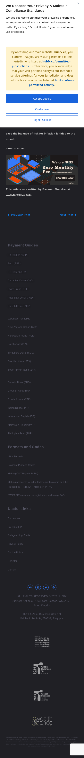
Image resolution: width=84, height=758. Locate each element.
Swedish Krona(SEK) (19, 361)
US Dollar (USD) (17, 272)
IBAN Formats (15, 456)
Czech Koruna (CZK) (19, 399)
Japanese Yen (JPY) (19, 318)
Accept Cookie (42, 98)
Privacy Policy (15, 544)
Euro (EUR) (14, 263)
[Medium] (38, 587)
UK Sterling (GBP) (18, 255)
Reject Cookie (42, 120)
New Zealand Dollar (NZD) (22, 327)
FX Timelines (15, 527)
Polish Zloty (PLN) (18, 344)
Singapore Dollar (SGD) (21, 352)
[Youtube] (30, 587)
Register (12, 561)
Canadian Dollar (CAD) (20, 280)
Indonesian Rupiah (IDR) (21, 416)
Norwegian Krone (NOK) (21, 335)
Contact (12, 569)
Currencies (14, 518)
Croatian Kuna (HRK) (19, 390)
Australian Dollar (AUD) (21, 297)
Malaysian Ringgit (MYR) (21, 425)
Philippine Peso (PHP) (20, 433)
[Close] (80, 3)
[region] (42, 63)
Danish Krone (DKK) (19, 306)
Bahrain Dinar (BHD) (19, 382)
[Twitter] (46, 587)
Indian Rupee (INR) (18, 408)
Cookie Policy (15, 552)
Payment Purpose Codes (21, 465)
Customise (42, 109)
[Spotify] (53, 587)
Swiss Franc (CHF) (18, 289)
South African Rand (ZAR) (22, 369)
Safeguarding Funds (19, 535)
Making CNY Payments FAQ (23, 473)
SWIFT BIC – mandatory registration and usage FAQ (36, 495)
